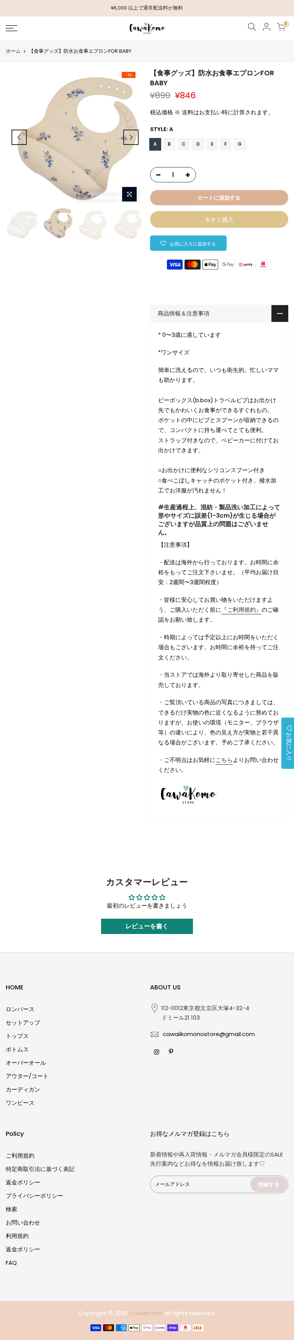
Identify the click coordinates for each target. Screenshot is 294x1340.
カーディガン (23, 1089)
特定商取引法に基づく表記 (40, 1169)
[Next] (131, 137)
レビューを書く (147, 926)
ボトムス (17, 1049)
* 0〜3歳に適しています (189, 335)
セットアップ (23, 1022)
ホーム (13, 51)
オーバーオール (26, 1063)
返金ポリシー (23, 1182)
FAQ (11, 1263)
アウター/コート (27, 1076)
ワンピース (20, 1103)
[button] (188, 243)
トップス (17, 1036)
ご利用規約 (20, 1156)
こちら (224, 760)
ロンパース (20, 1009)
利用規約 (17, 1236)
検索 (11, 1209)
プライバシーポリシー (34, 1196)
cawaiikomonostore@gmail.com (209, 1034)
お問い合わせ (23, 1222)
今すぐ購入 (219, 220)
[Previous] (19, 137)
